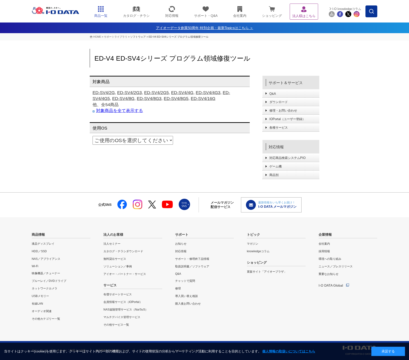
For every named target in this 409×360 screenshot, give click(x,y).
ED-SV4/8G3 (149, 98)
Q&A (272, 93)
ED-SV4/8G (123, 98)
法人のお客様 (113, 234)
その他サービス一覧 (116, 324)
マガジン (252, 243)
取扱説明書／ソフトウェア (192, 266)
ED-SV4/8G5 (176, 98)
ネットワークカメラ (44, 288)
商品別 (274, 175)
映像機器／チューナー (46, 273)
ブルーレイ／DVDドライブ (49, 281)
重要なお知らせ (328, 274)
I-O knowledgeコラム (346, 9)
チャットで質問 (185, 281)
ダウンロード (278, 102)
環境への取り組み (330, 259)
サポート (181, 234)
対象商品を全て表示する (119, 110)
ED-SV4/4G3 (208, 92)
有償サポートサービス (117, 294)
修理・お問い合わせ (283, 110)
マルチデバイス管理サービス (121, 317)
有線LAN (37, 303)
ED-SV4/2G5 (156, 92)
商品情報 (38, 234)
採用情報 (324, 251)
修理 (178, 288)
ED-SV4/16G (203, 98)
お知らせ (181, 243)
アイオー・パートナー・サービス (124, 274)
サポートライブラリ (115, 36)
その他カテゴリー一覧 (46, 318)
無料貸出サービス (114, 259)
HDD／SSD (39, 251)
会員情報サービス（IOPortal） (122, 302)
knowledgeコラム (258, 251)
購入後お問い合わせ (188, 303)
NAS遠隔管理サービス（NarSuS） (125, 309)
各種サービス (278, 127)
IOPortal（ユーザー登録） (287, 119)
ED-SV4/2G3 (129, 92)
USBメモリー (40, 296)
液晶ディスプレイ (43, 243)
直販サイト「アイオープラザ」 (267, 271)
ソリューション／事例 (117, 266)
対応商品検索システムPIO (287, 158)
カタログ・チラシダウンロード (123, 251)
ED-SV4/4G (182, 92)
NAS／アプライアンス (46, 259)
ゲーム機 (275, 166)
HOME (97, 36)
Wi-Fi (35, 266)
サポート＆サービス (286, 83)
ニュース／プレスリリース (336, 266)
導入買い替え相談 (186, 296)
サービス (110, 285)
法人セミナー (111, 243)
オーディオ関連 (42, 311)
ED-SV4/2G (104, 92)
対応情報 (276, 147)
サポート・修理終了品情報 (192, 259)
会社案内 (324, 243)
